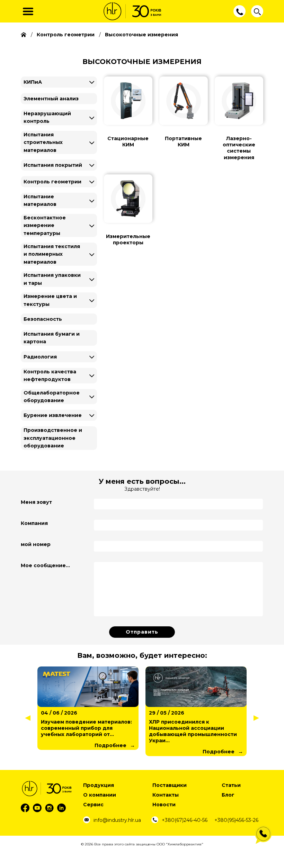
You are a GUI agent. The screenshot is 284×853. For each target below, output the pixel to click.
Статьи (231, 785)
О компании (99, 795)
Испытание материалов (40, 200)
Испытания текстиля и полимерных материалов (52, 254)
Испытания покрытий (53, 165)
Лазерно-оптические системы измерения (239, 148)
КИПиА (33, 82)
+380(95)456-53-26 (236, 820)
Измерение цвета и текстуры (50, 300)
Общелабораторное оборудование (52, 396)
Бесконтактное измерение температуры (45, 225)
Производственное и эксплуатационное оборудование (53, 438)
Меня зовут (36, 502)
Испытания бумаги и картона (52, 338)
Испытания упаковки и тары (52, 279)
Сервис (93, 804)
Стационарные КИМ (128, 141)
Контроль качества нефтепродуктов (50, 375)
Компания (34, 523)
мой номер (36, 544)
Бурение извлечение (53, 415)
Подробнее (111, 751)
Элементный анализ (51, 99)
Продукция (98, 785)
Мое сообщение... (45, 565)
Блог (228, 795)
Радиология (40, 357)
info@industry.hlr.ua (117, 820)
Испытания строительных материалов (43, 142)
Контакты (165, 795)
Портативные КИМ (183, 141)
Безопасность (43, 319)
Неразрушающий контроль (47, 117)
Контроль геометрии (52, 182)
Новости (164, 804)
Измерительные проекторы (128, 239)
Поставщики (169, 785)
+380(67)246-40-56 (184, 820)
